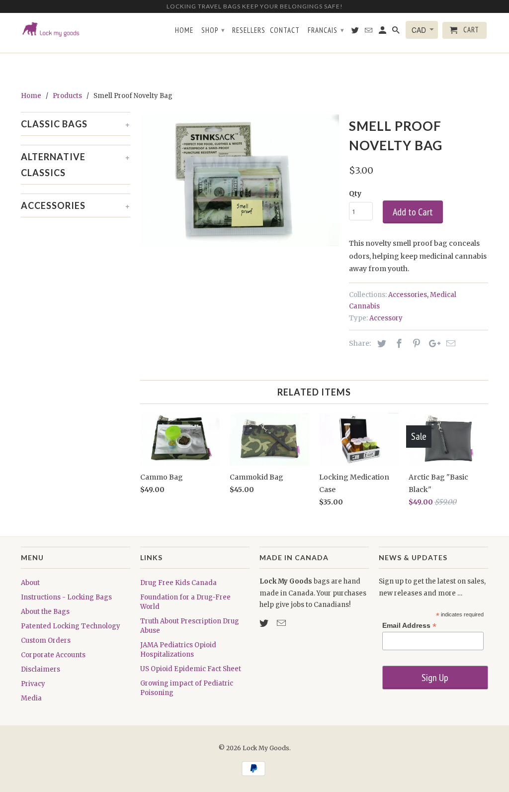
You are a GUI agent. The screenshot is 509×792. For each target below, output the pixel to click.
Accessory (386, 318)
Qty (355, 193)
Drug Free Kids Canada (178, 583)
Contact (285, 30)
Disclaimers (40, 669)
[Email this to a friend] (449, 343)
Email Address (409, 625)
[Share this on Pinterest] (415, 343)
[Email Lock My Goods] (282, 623)
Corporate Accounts (53, 655)
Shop (213, 30)
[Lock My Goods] (75, 36)
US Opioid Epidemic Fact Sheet (190, 669)
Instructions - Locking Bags (66, 597)
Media (31, 698)
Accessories (407, 295)
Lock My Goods (266, 748)
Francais (326, 30)
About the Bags (45, 611)
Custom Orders (46, 640)
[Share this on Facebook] (398, 343)
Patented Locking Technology (70, 626)
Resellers (248, 30)
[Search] (396, 32)
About (30, 583)
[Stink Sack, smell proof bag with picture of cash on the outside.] (239, 180)
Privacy (33, 684)
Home (184, 30)
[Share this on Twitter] (380, 343)
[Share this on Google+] (432, 343)
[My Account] (383, 32)
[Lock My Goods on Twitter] (264, 623)
